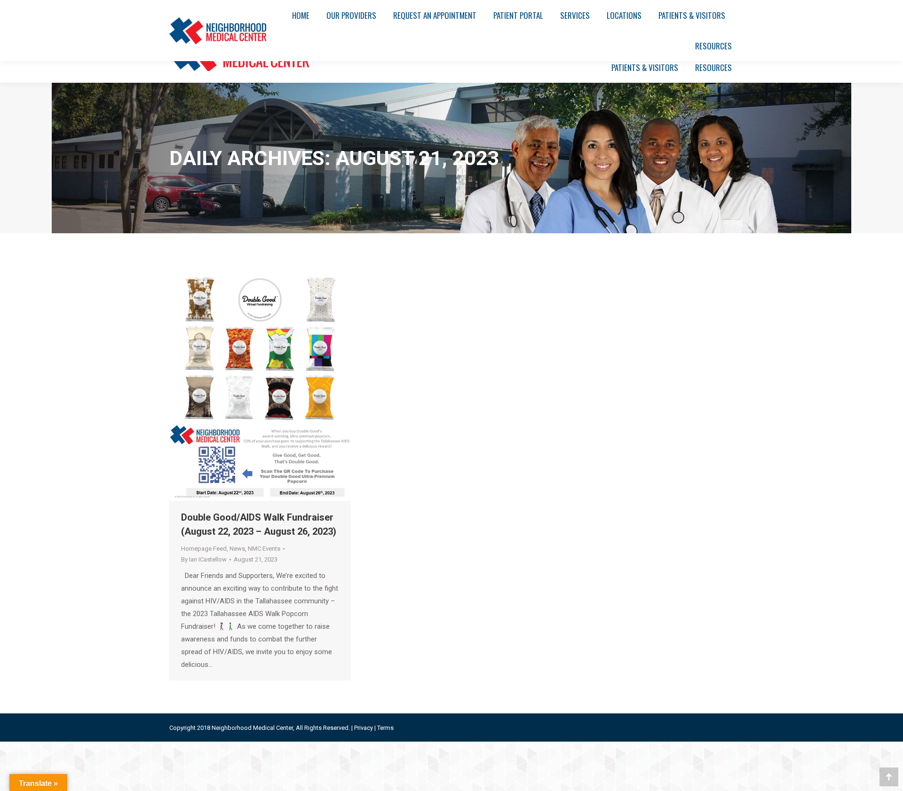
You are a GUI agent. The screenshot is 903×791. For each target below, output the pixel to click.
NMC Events (264, 548)
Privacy (363, 727)
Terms (385, 727)
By (204, 559)
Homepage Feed (204, 548)
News (237, 548)
